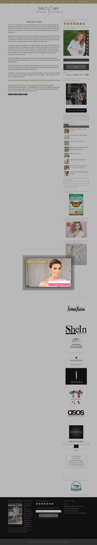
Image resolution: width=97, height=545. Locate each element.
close (27, 286)
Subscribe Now (59, 284)
